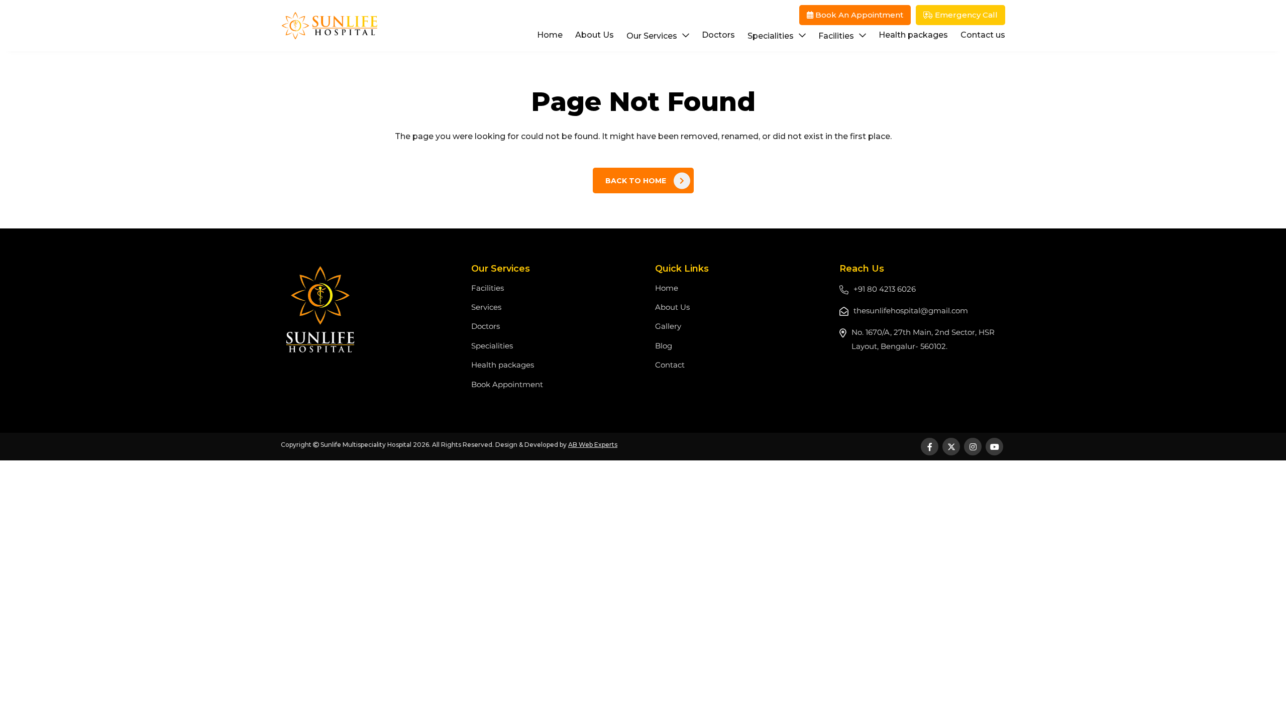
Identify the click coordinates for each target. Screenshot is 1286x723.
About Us (594, 35)
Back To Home (635, 180)
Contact (670, 365)
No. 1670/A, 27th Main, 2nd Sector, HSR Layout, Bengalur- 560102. (923, 339)
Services (486, 307)
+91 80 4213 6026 (884, 289)
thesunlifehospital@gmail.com (910, 310)
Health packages (913, 35)
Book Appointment (507, 384)
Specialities (770, 35)
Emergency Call (965, 15)
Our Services (651, 35)
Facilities (836, 35)
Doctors (718, 35)
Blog (663, 345)
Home (550, 35)
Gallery (668, 326)
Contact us (982, 35)
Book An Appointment (858, 15)
